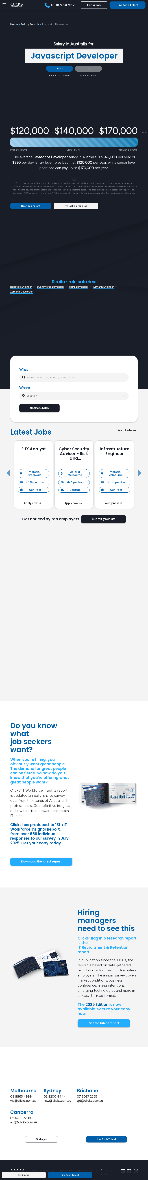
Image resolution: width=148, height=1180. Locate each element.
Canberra (22, 1112)
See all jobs (124, 430)
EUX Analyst (33, 449)
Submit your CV (103, 519)
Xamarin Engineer (103, 286)
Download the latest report (41, 861)
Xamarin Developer (21, 291)
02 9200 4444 (55, 1096)
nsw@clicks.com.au (57, 1101)
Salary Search (30, 24)
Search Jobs (39, 408)
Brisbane (87, 1090)
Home (14, 24)
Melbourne (23, 1090)
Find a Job (94, 5)
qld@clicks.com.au (90, 1101)
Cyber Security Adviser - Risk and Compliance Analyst (74, 454)
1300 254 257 (63, 5)
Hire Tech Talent (127, 5)
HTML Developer (78, 286)
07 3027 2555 (87, 1096)
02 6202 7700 (20, 1118)
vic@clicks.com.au (23, 1101)
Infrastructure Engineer (114, 451)
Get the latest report (103, 1023)
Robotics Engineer (21, 286)
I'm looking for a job (76, 206)
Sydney (52, 1090)
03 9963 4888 (21, 1096)
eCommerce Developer (50, 286)
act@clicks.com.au (23, 1122)
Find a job (41, 1139)
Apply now (31, 503)
